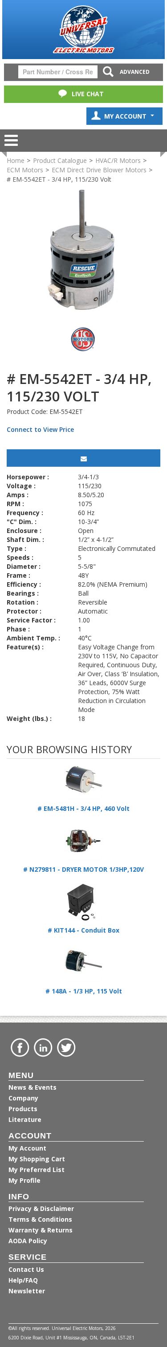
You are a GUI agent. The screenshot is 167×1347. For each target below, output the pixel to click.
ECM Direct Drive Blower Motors (99, 170)
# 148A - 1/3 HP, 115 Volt (83, 991)
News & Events (32, 1087)
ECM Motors (25, 170)
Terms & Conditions (40, 1219)
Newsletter (26, 1291)
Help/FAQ (23, 1280)
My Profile (24, 1180)
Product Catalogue (60, 160)
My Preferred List (36, 1169)
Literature (24, 1119)
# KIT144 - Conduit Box (83, 930)
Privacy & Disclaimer (41, 1208)
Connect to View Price (40, 429)
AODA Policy (27, 1240)
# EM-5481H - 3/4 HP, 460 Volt (83, 808)
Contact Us (26, 1269)
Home (15, 160)
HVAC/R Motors (118, 160)
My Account (126, 116)
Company (23, 1098)
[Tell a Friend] (83, 458)
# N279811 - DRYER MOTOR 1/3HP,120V (83, 869)
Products (22, 1108)
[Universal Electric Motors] (83, 29)
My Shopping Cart (36, 1159)
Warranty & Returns (40, 1230)
